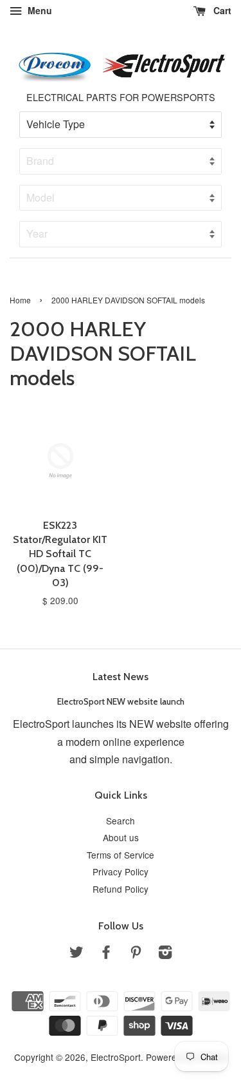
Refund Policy (120, 888)
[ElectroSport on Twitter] (76, 953)
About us (121, 837)
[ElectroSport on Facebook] (106, 953)
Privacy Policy (120, 871)
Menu (38, 10)
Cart (221, 10)
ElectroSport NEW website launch (120, 701)
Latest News (120, 676)
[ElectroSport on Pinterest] (136, 953)
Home (20, 299)
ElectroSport (116, 1057)
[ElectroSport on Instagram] (165, 953)
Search (120, 820)
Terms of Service (120, 854)
